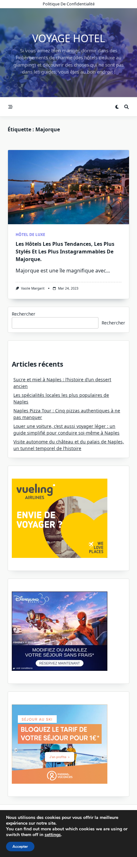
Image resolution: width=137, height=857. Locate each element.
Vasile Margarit (33, 288)
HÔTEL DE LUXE (30, 234)
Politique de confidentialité (69, 4)
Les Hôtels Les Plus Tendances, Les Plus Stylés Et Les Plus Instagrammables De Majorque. (65, 251)
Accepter (20, 846)
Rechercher (23, 314)
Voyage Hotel (68, 38)
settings (53, 835)
